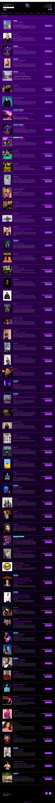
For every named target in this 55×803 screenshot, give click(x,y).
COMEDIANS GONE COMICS (21, 165)
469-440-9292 (49, 4)
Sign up (50, 1)
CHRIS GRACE (17, 648)
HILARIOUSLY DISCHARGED (21, 449)
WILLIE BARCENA (18, 243)
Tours (38, 13)
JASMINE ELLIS (18, 725)
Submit (5, 9)
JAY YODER (16, 152)
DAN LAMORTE (17, 191)
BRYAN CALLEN (18, 636)
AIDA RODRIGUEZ (18, 424)
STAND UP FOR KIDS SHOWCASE (23, 540)
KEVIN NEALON (18, 751)
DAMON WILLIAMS (19, 673)
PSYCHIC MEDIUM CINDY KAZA (22, 358)
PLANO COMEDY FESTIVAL (21, 565)
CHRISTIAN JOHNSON (20, 501)
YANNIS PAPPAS (18, 686)
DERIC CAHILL (17, 489)
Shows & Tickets (7, 13)
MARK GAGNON (18, 320)
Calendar (18, 13)
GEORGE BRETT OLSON (20, 462)
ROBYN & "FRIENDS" (19, 345)
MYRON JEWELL (18, 294)
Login (53, 1)
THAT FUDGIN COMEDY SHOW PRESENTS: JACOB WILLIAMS (22, 307)
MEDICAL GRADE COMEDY (21, 436)
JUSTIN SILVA (17, 384)
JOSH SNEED (17, 87)
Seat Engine (29, 801)
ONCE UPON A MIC (19, 24)
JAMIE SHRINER (18, 712)
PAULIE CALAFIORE (19, 332)
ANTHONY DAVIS (18, 738)
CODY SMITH (17, 178)
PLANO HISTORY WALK (20, 75)
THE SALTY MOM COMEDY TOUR (23, 255)
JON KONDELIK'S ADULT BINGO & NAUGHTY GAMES (23, 230)
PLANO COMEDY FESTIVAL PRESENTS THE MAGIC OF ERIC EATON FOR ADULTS (22, 580)
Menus (25, 13)
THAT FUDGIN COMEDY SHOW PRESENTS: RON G (22, 622)
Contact (51, 13)
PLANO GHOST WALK (19, 49)
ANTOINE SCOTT (18, 411)
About (32, 13)
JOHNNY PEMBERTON (20, 763)
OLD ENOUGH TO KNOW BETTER (23, 203)
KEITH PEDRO (17, 371)
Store (44, 13)
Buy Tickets (48, 90)
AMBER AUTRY (17, 62)
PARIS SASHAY (17, 513)
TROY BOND (17, 100)
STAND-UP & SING (18, 268)
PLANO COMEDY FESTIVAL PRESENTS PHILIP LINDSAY (21, 596)
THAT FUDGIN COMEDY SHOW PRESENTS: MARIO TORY (22, 216)
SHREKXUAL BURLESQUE (21, 777)
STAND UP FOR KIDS (19, 140)
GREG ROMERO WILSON (20, 526)
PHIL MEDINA (17, 36)
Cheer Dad (21, 155)
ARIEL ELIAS (17, 609)
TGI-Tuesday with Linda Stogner (22, 281)
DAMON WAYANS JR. (19, 661)
